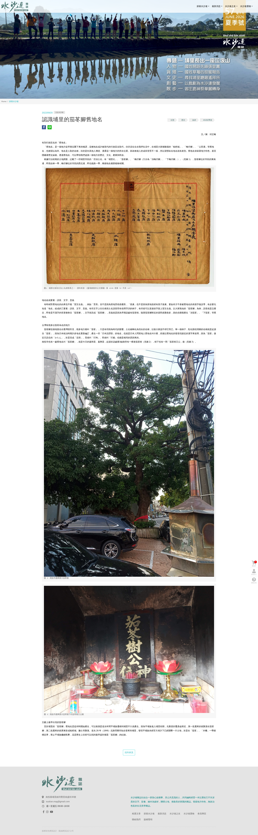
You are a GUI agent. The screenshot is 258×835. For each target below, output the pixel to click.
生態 (172, 120)
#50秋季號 (207, 120)
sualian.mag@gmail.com (58, 801)
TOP (249, 723)
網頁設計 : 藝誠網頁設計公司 (61, 831)
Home (3, 101)
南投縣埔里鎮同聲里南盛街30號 (61, 797)
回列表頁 (129, 752)
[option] (129, 49)
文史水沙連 (59, 112)
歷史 (183, 120)
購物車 (254, 564)
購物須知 (254, 583)
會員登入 (254, 574)
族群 (194, 120)
